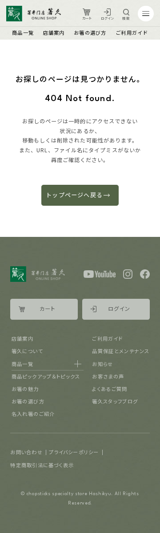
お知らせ (102, 363)
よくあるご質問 (109, 388)
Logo (33, 14)
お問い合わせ (26, 452)
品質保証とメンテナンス (120, 350)
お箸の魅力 (25, 388)
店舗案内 (54, 32)
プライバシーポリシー (74, 452)
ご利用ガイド (132, 32)
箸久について (27, 350)
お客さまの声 (108, 376)
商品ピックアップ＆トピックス (46, 376)
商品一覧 (23, 32)
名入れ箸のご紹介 (33, 413)
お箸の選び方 (90, 32)
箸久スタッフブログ (115, 401)
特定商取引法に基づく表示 (42, 464)
